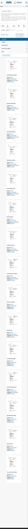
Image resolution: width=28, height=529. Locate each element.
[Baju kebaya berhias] (14, 151)
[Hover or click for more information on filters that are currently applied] (23, 34)
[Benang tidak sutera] (14, 179)
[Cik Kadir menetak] (14, 236)
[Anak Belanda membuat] (14, 66)
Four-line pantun (13, 78)
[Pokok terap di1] (14, 435)
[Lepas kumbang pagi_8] (14, 378)
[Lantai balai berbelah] (14, 350)
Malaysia (12, 81)
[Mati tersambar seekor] (14, 406)
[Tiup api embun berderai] (14, 463)
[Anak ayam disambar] (14, 94)
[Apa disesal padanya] (14, 123)
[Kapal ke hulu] (14, 321)
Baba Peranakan (14, 80)
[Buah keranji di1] (14, 208)
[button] (13, 26)
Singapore (12, 280)
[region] (14, 47)
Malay (12, 307)
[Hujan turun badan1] (14, 293)
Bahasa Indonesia (15, 108)
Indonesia (12, 110)
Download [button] (7, 26)
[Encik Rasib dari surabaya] (14, 265)
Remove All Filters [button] (19, 36)
